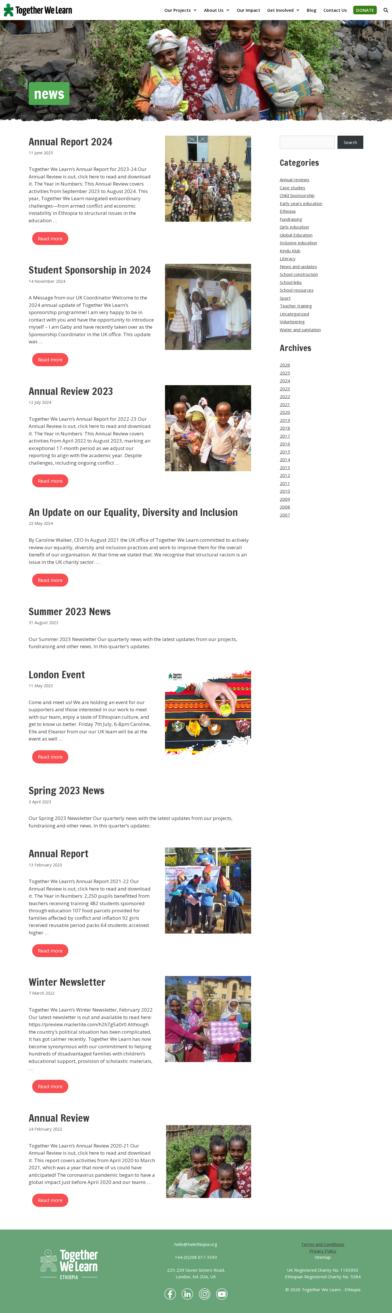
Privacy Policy (322, 1251)
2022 (285, 396)
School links (291, 282)
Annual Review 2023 (71, 391)
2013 (285, 467)
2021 (285, 404)
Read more (50, 238)
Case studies (292, 187)
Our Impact (248, 10)
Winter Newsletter (67, 982)
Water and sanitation (300, 329)
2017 (285, 436)
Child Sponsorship (297, 195)
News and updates (298, 266)
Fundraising (291, 219)
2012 (285, 475)
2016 (285, 444)
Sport (285, 298)
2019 (285, 420)
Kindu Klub (290, 251)
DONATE (365, 10)
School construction (299, 274)
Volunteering (292, 321)
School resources (297, 290)
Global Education (296, 235)
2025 (285, 373)
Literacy (288, 258)
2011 (285, 483)
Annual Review (59, 1118)
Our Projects (177, 10)
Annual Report (58, 853)
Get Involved (280, 10)
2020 (285, 412)
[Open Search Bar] (386, 10)
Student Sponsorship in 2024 (90, 270)
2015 (285, 452)
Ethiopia (288, 211)
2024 (285, 380)
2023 (285, 388)
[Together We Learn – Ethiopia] (39, 10)
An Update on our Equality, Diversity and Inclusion (133, 512)
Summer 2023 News (70, 611)
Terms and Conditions (322, 1244)
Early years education (301, 203)
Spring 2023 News (66, 790)
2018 (285, 428)
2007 (285, 515)
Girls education (294, 227)
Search (350, 142)
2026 (285, 365)
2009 (285, 499)
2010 (285, 491)
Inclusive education (298, 243)
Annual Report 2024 (70, 142)
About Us (214, 10)
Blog (312, 10)
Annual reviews (294, 179)
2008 (285, 507)
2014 (285, 459)
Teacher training (296, 306)
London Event (57, 674)
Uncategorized (294, 314)
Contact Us (335, 10)
